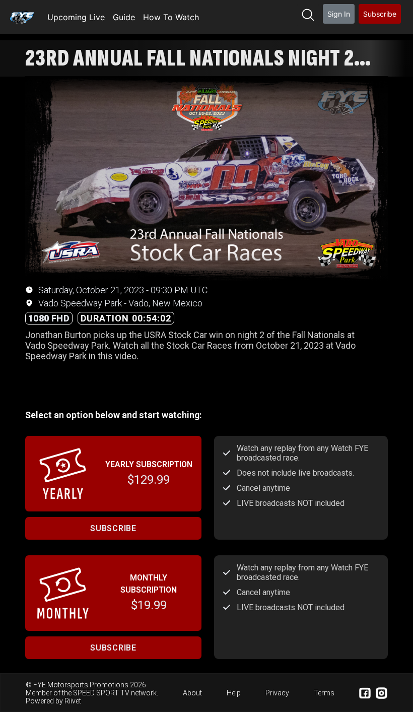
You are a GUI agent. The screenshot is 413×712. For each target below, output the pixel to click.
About (192, 693)
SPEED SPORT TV (101, 693)
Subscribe (379, 14)
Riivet (72, 701)
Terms (324, 693)
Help (234, 693)
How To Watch (171, 17)
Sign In (338, 14)
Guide (124, 17)
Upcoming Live (76, 17)
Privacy (277, 693)
